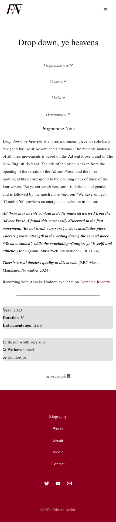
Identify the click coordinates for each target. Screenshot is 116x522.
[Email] (69, 483)
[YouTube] (58, 483)
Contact (58, 463)
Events (58, 440)
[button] (58, 65)
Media (58, 451)
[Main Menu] (105, 9)
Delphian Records (95, 281)
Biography (58, 416)
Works (58, 428)
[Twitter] (46, 483)
